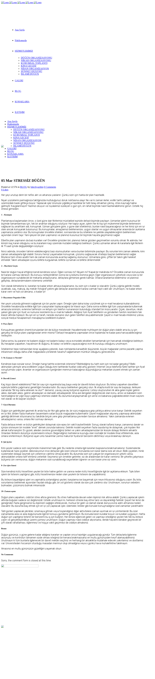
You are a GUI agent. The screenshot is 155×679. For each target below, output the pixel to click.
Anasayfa (6, 598)
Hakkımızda (7, 601)
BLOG (23, 187)
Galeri (4, 606)
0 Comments (50, 187)
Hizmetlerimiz (8, 604)
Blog (3, 609)
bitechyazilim (37, 187)
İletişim (5, 612)
